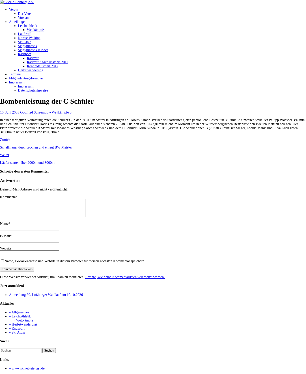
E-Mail (5, 236)
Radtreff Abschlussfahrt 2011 (47, 62)
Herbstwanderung (30, 70)
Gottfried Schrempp (34, 112)
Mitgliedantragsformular (26, 78)
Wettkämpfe (35, 30)
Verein (13, 9)
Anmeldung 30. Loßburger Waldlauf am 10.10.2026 (46, 295)
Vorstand (24, 18)
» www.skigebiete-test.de (27, 368)
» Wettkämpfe (59, 112)
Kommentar (8, 197)
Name (4, 223)
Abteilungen (17, 22)
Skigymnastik (27, 46)
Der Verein (25, 13)
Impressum (16, 82)
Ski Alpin (24, 42)
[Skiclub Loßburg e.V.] (17, 2)
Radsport (24, 54)
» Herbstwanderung (23, 324)
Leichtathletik (27, 26)
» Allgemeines (19, 312)
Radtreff (33, 58)
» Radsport (16, 328)
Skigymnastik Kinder (33, 50)
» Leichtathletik (20, 316)
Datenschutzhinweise (33, 90)
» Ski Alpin (17, 332)
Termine (15, 74)
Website (5, 248)
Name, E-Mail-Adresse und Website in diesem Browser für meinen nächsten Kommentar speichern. (74, 261)
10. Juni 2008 (9, 112)
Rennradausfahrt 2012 (42, 66)
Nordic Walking (29, 38)
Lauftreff (24, 34)
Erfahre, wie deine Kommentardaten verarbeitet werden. (125, 277)
